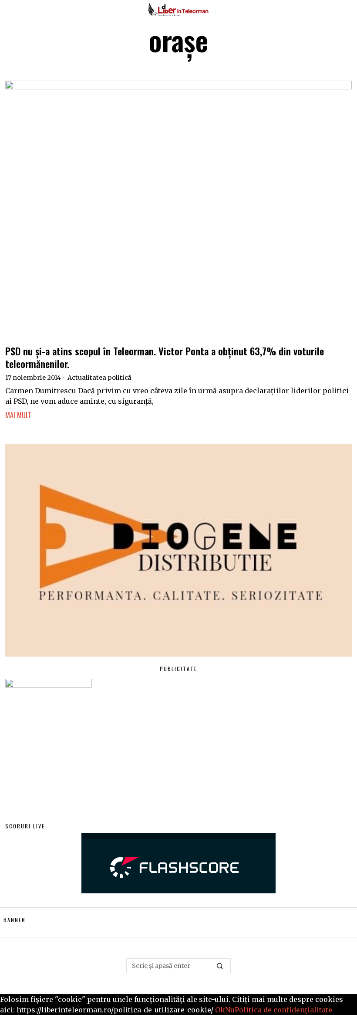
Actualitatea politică (99, 377)
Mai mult (18, 415)
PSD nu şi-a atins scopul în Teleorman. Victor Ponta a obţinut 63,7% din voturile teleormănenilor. (164, 357)
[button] (220, 965)
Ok (220, 1009)
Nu (230, 1009)
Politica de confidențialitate (283, 1009)
